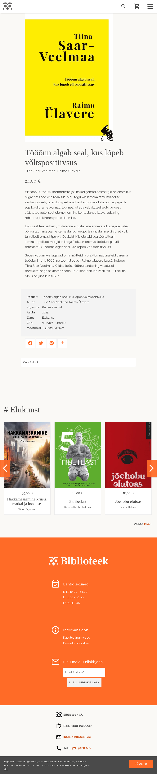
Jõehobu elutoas (128, 501)
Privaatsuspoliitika (76, 643)
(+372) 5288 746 (80, 748)
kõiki (148, 524)
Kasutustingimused (76, 637)
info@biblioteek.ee (77, 737)
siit (6, 769)
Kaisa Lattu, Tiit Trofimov (77, 507)
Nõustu (141, 764)
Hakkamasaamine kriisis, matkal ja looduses (27, 501)
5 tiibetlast (77, 501)
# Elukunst (22, 409)
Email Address (72, 669)
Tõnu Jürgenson (27, 509)
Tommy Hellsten (128, 507)
